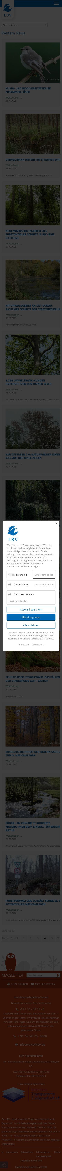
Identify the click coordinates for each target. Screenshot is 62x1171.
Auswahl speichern (31, 609)
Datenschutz (38, 644)
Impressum (23, 644)
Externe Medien (25, 594)
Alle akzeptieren (31, 617)
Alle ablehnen (31, 625)
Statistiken (22, 584)
